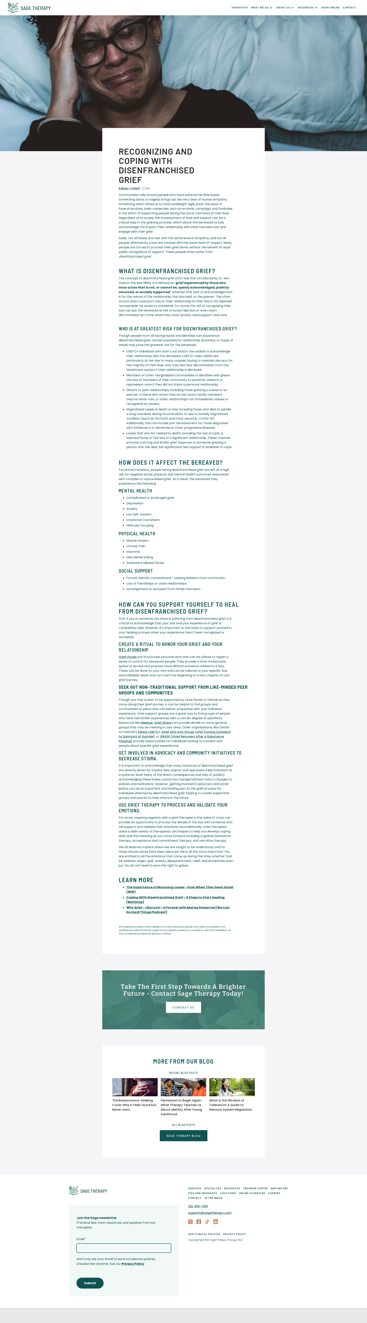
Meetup (147, 723)
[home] (119, 7)
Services (194, 1188)
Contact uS (183, 1007)
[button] (263, 8)
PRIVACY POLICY (234, 1234)
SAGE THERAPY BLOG (183, 1136)
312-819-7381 (198, 1206)
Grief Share (162, 723)
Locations (228, 1193)
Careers (274, 1193)
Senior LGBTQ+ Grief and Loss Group (166, 732)
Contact (195, 1198)
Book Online (331, 7)
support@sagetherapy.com (209, 1213)
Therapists (239, 7)
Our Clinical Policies (204, 1234)
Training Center (255, 1188)
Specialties (212, 1188)
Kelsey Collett (129, 188)
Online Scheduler (252, 1193)
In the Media (214, 1198)
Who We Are (279, 1188)
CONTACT (349, 7)
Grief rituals (128, 657)
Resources (232, 1188)
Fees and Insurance (202, 1193)
